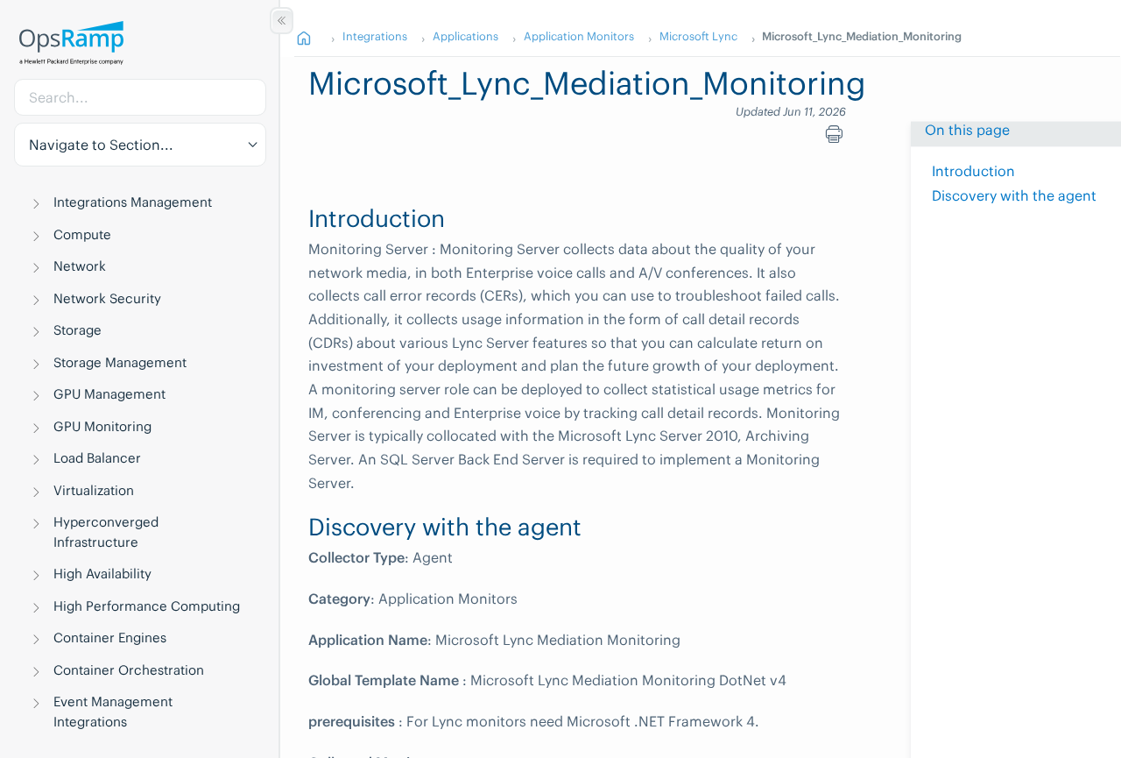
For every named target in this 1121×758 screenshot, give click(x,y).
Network (79, 266)
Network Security (107, 298)
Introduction (973, 171)
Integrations (374, 36)
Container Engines (109, 637)
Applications (465, 36)
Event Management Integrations (113, 711)
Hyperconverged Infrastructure (106, 532)
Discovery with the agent (1014, 195)
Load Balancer (97, 458)
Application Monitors (579, 36)
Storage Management (120, 362)
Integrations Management (132, 202)
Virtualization (93, 490)
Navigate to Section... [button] (101, 144)
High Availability (102, 573)
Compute (82, 234)
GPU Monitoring (102, 426)
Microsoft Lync (698, 36)
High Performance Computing (146, 606)
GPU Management (109, 394)
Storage (77, 330)
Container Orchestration (128, 670)
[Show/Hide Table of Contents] (281, 20)
